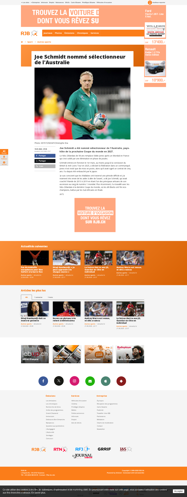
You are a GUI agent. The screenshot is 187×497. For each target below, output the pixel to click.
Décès (67, 2)
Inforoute (44, 2)
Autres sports (44, 42)
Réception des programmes (107, 404)
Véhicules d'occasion (104, 2)
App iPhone (105, 381)
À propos (100, 401)
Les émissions (51, 401)
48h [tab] (26, 297)
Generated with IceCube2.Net (133, 473)
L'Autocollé (50, 432)
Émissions (69, 33)
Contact (100, 426)
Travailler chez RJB (103, 413)
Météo (73, 410)
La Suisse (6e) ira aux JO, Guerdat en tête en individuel (97, 269)
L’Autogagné (50, 429)
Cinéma (74, 404)
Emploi (51, 2)
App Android (121, 381)
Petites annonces (77, 413)
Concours (49, 438)
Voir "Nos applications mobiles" (35, 354)
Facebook (43, 381)
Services (95, 33)
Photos (58, 33)
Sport (30, 42)
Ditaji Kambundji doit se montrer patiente (33, 319)
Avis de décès (76, 423)
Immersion (50, 416)
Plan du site (50, 475)
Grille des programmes (54, 410)
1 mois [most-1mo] (50, 297)
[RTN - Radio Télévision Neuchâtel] (61, 449)
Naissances (60, 2)
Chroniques (82, 33)
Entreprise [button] (36, 2)
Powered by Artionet (114, 473)
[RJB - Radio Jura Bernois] (39, 449)
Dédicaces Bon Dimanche (55, 419)
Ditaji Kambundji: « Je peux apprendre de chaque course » (64, 269)
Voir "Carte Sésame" (67, 354)
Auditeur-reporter (159, 2)
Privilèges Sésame (88, 2)
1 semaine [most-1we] (38, 297)
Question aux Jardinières (55, 426)
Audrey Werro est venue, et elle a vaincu (129, 268)
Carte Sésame (76, 2)
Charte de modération (105, 423)
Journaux (48, 33)
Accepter (178, 491)
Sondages (49, 435)
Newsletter (101, 429)
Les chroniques (51, 404)
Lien (41, 166)
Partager (42, 156)
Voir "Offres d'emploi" (130, 354)
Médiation (100, 419)
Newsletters (90, 381)
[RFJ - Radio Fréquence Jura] (82, 449)
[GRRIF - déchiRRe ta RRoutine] (104, 449)
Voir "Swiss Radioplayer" (99, 354)
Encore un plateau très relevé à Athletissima (64, 319)
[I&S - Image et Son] (126, 449)
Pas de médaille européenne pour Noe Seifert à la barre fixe (32, 269)
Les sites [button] (25, 2)
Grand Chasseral (52, 413)
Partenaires (101, 416)
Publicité (100, 410)
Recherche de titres (53, 407)
